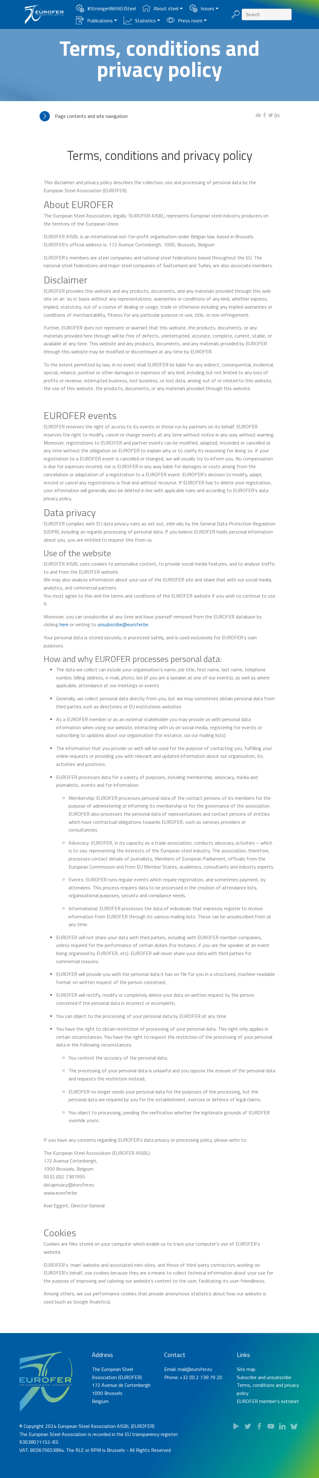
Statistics (145, 20)
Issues (207, 8)
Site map (246, 1369)
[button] (148, 116)
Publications (100, 20)
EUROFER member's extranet (268, 1401)
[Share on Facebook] (264, 116)
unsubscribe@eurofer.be (123, 624)
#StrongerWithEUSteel (111, 8)
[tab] (148, 116)
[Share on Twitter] (270, 116)
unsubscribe (279, 1377)
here (64, 624)
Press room (190, 20)
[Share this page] (258, 116)
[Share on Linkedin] (276, 116)
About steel (166, 8)
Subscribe (247, 1377)
